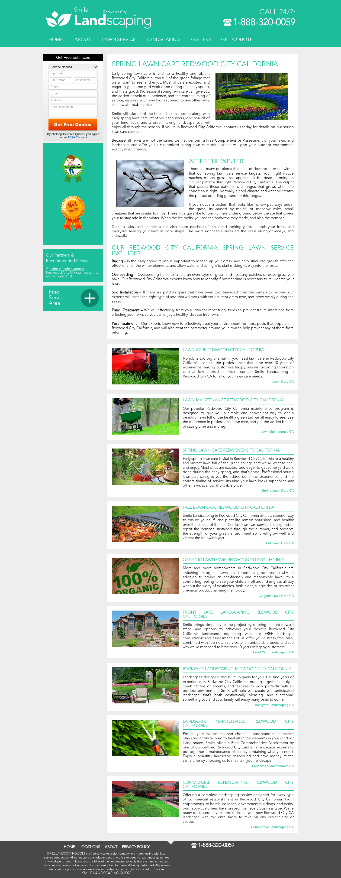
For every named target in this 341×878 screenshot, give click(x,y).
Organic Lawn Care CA (277, 596)
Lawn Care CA (283, 381)
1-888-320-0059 (264, 22)
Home (55, 39)
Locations (90, 847)
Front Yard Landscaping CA (273, 652)
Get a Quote (237, 39)
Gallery (201, 39)
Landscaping (163, 39)
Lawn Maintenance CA (277, 431)
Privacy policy (136, 847)
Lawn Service (119, 39)
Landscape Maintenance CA (273, 766)
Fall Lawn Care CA (280, 543)
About (82, 39)
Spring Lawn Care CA (278, 490)
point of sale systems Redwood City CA (65, 271)
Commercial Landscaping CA (272, 827)
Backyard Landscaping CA (274, 705)
